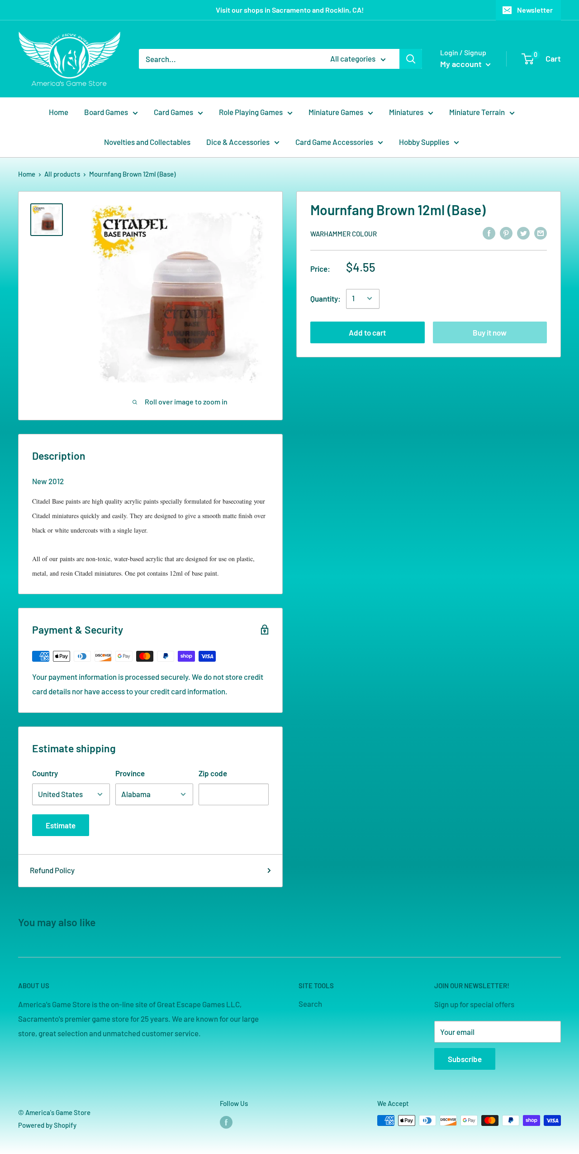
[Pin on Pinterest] (506, 233)
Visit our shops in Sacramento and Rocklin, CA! (290, 9)
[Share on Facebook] (489, 233)
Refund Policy (52, 870)
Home (58, 111)
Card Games (173, 111)
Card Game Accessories (334, 141)
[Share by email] (540, 233)
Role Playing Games (251, 111)
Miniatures (406, 111)
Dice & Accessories (238, 141)
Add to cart (367, 332)
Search (310, 1003)
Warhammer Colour (343, 233)
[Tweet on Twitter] (523, 233)
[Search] (410, 59)
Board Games (106, 111)
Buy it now (490, 332)
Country (45, 773)
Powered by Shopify (47, 1125)
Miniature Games (335, 111)
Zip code (213, 773)
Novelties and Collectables (147, 141)
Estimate (61, 825)
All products (62, 174)
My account (462, 64)
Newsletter (535, 9)
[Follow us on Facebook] (226, 1122)
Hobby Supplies (424, 141)
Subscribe (465, 1058)
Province (130, 773)
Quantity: (325, 298)
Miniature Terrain (477, 111)
